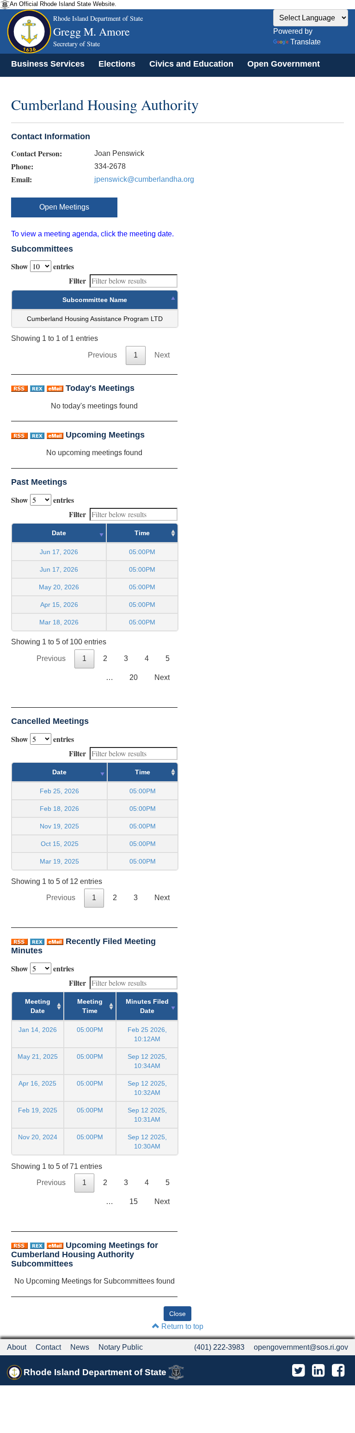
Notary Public (120, 1347)
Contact (48, 1347)
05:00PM (90, 1029)
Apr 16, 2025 (37, 1083)
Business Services (48, 63)
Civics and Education (191, 63)
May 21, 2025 (38, 1056)
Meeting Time (90, 1006)
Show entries (42, 266)
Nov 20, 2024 (37, 1137)
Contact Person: (36, 153)
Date (59, 533)
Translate (305, 42)
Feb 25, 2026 (59, 791)
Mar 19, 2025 (59, 861)
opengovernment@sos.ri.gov (301, 1347)
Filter (77, 280)
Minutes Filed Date (147, 1006)
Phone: (22, 166)
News (79, 1347)
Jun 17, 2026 (59, 552)
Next (162, 355)
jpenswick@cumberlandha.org (144, 179)
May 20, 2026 (59, 587)
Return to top (181, 1326)
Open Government (283, 63)
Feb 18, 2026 (59, 808)
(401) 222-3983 (219, 1347)
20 (133, 677)
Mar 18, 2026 (59, 622)
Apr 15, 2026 (59, 604)
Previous (102, 355)
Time (142, 533)
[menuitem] (48, 64)
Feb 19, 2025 (37, 1110)
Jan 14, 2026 (37, 1029)
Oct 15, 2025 (60, 843)
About (16, 1347)
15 (133, 1201)
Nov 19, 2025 (59, 826)
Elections (116, 63)
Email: (21, 179)
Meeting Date (37, 1006)
